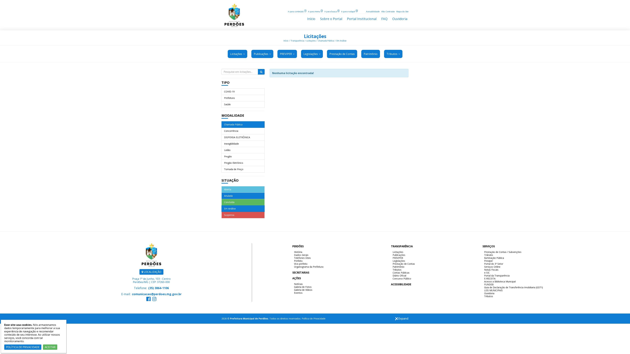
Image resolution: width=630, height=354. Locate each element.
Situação (230, 180)
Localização (152, 272)
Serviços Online (492, 266)
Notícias (298, 283)
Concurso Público (402, 278)
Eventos (298, 292)
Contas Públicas (401, 272)
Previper (488, 260)
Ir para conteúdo (297, 11)
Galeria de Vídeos (303, 289)
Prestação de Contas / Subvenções (502, 252)
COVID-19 (229, 91)
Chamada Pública (326, 40)
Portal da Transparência (497, 275)
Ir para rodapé (349, 11)
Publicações (261, 54)
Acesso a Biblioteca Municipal (500, 281)
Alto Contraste (388, 11)
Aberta (227, 189)
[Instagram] (154, 300)
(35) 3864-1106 (158, 288)
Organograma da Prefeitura (308, 266)
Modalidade (232, 115)
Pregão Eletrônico (233, 162)
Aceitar (50, 347)
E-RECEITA (489, 278)
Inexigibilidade (231, 143)
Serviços (489, 246)
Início (286, 40)
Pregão (228, 156)
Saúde (227, 104)
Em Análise (341, 40)
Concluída (229, 202)
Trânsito (488, 254)
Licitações (315, 36)
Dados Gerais (301, 254)
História (298, 252)
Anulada (228, 195)
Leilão (227, 150)
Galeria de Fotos (303, 286)
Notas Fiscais (491, 269)
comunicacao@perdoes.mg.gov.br (157, 294)
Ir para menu (315, 11)
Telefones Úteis (302, 257)
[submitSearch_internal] (261, 72)
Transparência (297, 40)
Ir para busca (332, 11)
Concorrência (231, 130)
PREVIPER (286, 54)
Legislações (311, 54)
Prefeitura (229, 97)
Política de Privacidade (314, 318)
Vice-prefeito (300, 263)
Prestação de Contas (404, 263)
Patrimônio (398, 266)
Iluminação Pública (494, 257)
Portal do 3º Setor (493, 263)
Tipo (225, 82)
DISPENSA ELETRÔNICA (237, 137)
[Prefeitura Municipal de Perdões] (234, 15)
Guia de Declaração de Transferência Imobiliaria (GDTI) (513, 287)
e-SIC (487, 272)
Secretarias (300, 272)
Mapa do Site (402, 11)
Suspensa (229, 214)
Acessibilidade (373, 11)
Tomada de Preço (233, 169)
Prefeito (298, 260)
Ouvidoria (489, 293)
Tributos (392, 54)
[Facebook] (148, 300)
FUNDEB (489, 284)
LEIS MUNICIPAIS (493, 290)
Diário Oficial (399, 275)
